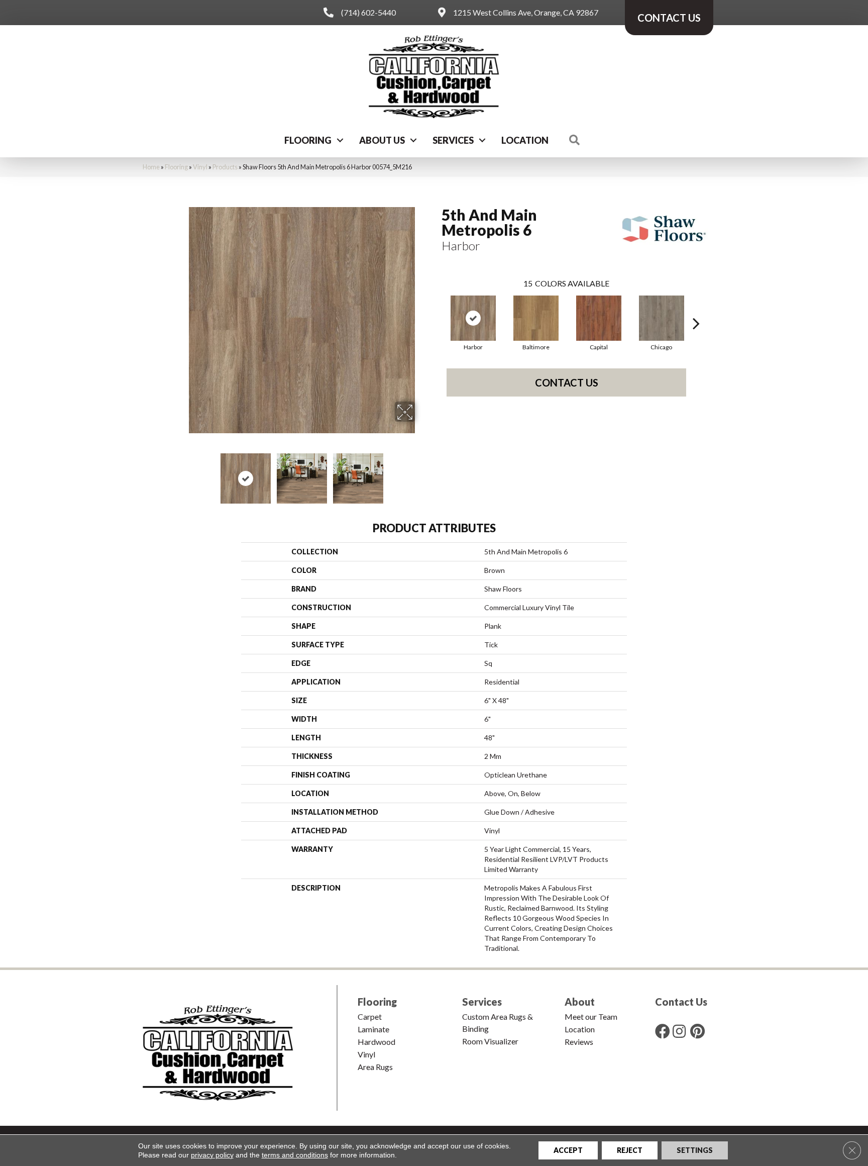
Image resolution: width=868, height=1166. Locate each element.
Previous (182, 473)
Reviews (579, 1041)
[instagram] (679, 1031)
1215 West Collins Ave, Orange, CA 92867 (525, 12)
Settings (695, 1150)
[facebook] (662, 1031)
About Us (382, 140)
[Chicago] (661, 318)
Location (525, 140)
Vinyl (200, 167)
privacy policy (212, 1155)
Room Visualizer (490, 1041)
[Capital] (599, 318)
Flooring (308, 140)
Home (151, 167)
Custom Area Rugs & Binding (497, 1022)
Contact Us (566, 382)
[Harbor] (473, 318)
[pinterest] (697, 1031)
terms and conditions (295, 1155)
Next (421, 473)
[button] (340, 140)
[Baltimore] (536, 318)
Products (225, 167)
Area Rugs (375, 1067)
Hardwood (376, 1041)
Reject (629, 1150)
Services (453, 140)
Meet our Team (591, 1016)
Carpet (370, 1016)
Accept (568, 1150)
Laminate (373, 1029)
